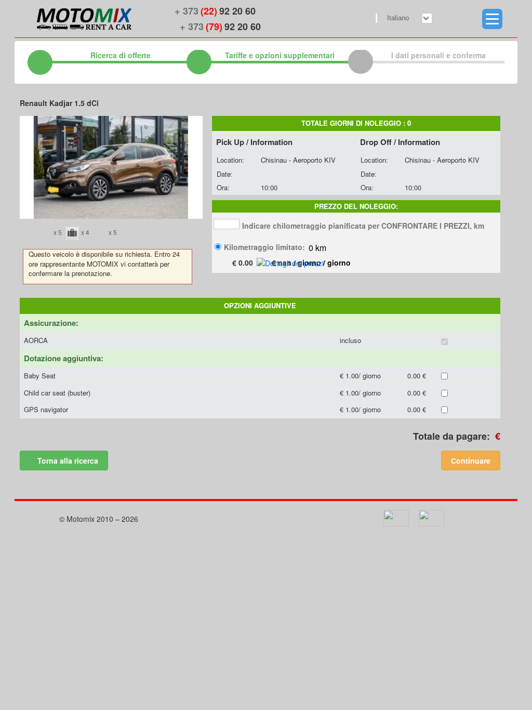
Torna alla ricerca (66, 460)
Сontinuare (470, 460)
